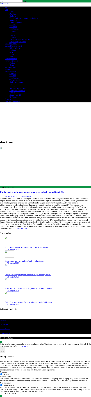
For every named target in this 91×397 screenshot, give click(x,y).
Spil (10, 33)
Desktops (12, 14)
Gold (11, 52)
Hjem (7, 8)
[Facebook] (48, 315)
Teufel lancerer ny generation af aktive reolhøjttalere (24, 261)
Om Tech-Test (4, 324)
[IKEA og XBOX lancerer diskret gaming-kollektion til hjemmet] (9, 284)
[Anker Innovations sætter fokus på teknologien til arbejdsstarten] (9, 298)
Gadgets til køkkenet (17, 91)
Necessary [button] (4, 372)
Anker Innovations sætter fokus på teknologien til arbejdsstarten (28, 302)
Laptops (12, 25)
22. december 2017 (9, 196)
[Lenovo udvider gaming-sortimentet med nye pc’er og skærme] (9, 271)
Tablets (12, 35)
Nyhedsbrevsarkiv (5, 333)
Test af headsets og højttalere (20, 39)
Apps (11, 12)
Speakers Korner (11, 67)
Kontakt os (3, 320)
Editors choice (14, 48)
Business (8, 99)
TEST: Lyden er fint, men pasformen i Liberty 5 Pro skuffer (27, 247)
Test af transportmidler (17, 42)
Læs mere (24, 346)
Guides (12, 65)
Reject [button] (17, 346)
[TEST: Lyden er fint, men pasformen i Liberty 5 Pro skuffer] (9, 243)
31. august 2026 (13, 249)
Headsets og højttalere (17, 89)
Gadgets (12, 16)
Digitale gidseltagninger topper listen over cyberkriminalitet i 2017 (32, 192)
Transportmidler (11, 59)
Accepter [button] (11, 346)
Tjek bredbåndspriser (12, 101)
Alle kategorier (10, 71)
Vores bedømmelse (5, 328)
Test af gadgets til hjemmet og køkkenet (24, 18)
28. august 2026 (13, 291)
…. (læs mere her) (21, 228)
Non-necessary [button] (5, 383)
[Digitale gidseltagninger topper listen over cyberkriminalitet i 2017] (40, 185)
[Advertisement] (45, 121)
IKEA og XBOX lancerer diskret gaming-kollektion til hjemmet (28, 288)
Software (12, 31)
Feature (12, 63)
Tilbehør (12, 37)
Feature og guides (11, 61)
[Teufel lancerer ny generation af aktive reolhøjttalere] (9, 257)
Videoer (8, 69)
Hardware (13, 20)
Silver (11, 54)
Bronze (12, 57)
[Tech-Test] (4, 3)
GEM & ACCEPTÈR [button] (8, 394)
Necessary (7, 374)
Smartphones (14, 29)
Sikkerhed (13, 27)
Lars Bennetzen (25, 196)
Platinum (12, 50)
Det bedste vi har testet (13, 46)
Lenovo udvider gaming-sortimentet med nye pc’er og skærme (28, 275)
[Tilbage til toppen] (1, 342)
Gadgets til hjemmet (16, 82)
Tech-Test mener (11, 44)
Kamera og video (15, 22)
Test (6, 10)
